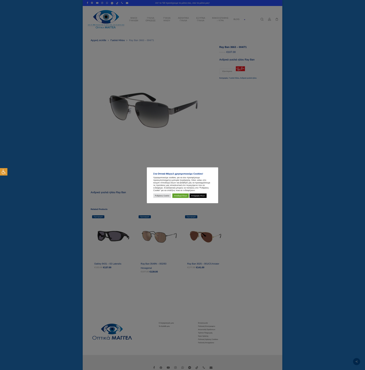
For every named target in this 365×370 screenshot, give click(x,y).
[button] (3, 172)
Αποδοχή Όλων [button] (180, 196)
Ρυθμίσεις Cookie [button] (162, 196)
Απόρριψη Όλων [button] (198, 196)
